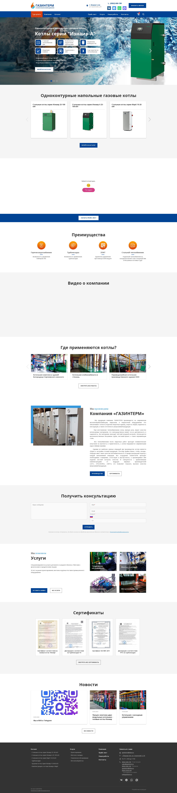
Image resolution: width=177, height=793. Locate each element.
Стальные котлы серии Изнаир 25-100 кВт (45, 752)
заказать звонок (137, 5)
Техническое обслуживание (79, 758)
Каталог (58, 14)
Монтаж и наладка (77, 755)
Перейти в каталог (44, 69)
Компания (47, 14)
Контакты (124, 14)
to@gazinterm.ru (127, 774)
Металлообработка (77, 761)
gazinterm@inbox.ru (128, 752)
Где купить (36, 14)
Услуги (102, 14)
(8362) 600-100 (126, 766)
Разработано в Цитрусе (139, 789)
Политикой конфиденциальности (119, 532)
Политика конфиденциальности (40, 790)
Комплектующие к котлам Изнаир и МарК (45, 766)
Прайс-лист (92, 14)
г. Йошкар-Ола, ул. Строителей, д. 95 (133, 756)
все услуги (56, 590)
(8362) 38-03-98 (126, 770)
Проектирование (76, 752)
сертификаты (114, 473)
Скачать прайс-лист (88, 218)
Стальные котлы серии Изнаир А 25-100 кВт (45, 755)
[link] (88, 51)
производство (97, 473)
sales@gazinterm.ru (128, 764)
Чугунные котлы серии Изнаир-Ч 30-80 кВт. (45, 763)
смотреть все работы (88, 386)
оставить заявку (39, 590)
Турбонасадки (36, 761)
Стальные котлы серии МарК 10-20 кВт (44, 758)
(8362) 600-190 (126, 762)
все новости (88, 731)
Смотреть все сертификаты (88, 662)
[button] (150, 51)
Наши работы (113, 14)
